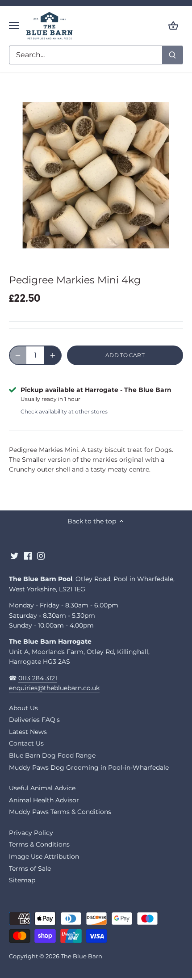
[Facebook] (28, 555)
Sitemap (22, 880)
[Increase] (52, 355)
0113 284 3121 (37, 678)
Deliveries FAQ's (34, 720)
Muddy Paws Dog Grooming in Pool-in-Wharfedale (89, 767)
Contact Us (26, 743)
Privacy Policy (31, 833)
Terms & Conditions (39, 844)
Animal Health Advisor (44, 800)
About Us (23, 708)
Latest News (28, 732)
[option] (96, 175)
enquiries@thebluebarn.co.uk (54, 688)
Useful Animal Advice (42, 788)
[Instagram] (41, 555)
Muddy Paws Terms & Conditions (60, 812)
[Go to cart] (173, 25)
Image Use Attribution (44, 856)
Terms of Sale (30, 868)
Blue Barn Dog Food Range (52, 755)
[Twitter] (14, 555)
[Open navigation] (14, 25)
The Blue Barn (81, 956)
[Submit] (172, 55)
